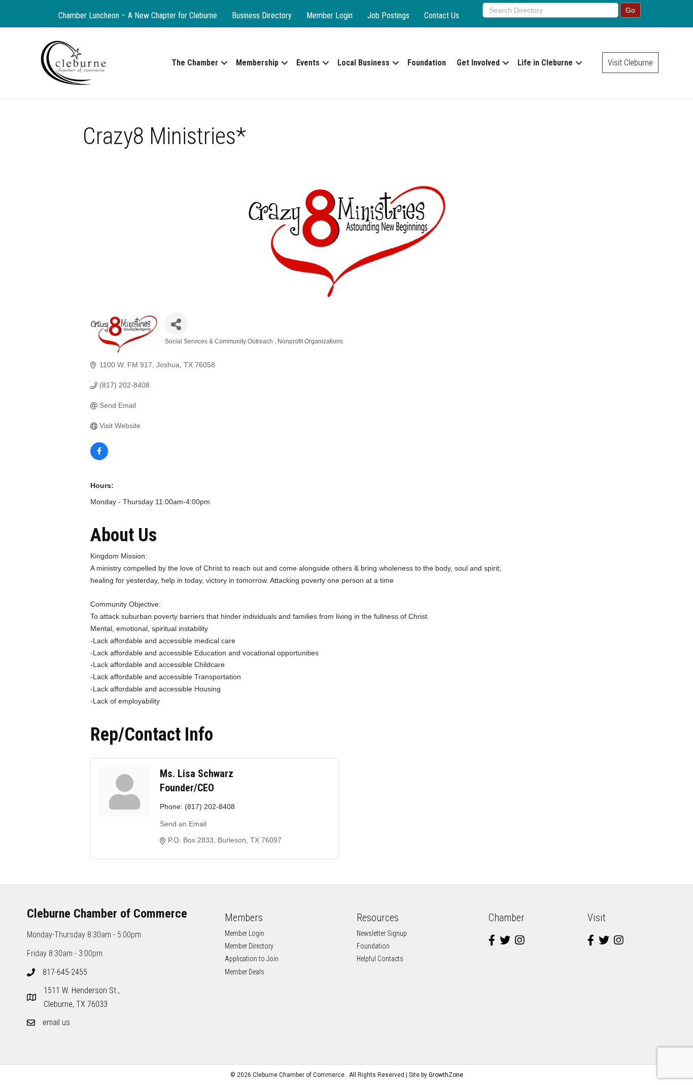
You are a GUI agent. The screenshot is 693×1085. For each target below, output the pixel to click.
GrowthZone (446, 1074)
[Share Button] (176, 323)
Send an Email (183, 824)
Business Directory (262, 15)
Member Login (329, 15)
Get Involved (478, 62)
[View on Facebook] (99, 457)
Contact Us (441, 15)
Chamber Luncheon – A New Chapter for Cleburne (137, 15)
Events (308, 62)
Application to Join (252, 959)
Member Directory (249, 946)
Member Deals (244, 972)
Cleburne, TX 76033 (83, 997)
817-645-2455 (65, 972)
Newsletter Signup (382, 933)
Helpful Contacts (380, 959)
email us (56, 1022)
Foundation (426, 62)
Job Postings (388, 15)
